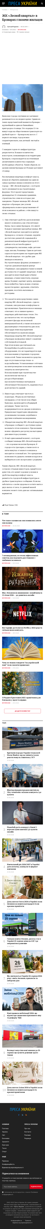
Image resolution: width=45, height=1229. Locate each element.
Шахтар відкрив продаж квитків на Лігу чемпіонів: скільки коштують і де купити (24, 792)
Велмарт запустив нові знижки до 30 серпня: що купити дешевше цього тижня (23, 1052)
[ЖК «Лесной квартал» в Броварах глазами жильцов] (22, 97)
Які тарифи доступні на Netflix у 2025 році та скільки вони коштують (22, 629)
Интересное (22, 29)
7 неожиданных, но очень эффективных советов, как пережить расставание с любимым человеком (20, 557)
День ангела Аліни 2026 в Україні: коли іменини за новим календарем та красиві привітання (24, 1089)
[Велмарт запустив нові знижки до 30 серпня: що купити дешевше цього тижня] (22, 1036)
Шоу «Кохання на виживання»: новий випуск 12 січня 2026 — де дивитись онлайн (22, 594)
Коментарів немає (9, 32)
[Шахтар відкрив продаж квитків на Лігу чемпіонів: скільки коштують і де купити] (22, 775)
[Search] (42, 3)
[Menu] (3, 3)
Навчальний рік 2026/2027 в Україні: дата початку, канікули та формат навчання (23, 866)
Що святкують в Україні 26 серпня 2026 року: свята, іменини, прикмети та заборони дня (24, 978)
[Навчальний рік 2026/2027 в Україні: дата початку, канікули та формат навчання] (22, 850)
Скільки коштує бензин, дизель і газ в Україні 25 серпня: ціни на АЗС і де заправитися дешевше (24, 941)
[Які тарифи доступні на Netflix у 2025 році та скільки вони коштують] (22, 613)
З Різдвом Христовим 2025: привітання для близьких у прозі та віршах (21, 699)
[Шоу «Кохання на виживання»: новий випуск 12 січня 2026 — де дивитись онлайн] (22, 578)
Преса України (19, 1206)
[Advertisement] (22, 57)
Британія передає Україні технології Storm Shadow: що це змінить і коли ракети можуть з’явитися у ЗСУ (23, 755)
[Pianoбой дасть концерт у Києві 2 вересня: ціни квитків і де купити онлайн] (22, 812)
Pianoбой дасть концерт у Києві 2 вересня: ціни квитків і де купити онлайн (22, 829)
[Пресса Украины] (22, 3)
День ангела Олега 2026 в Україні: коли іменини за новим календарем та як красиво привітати (24, 904)
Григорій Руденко (13, 26)
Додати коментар (22, 711)
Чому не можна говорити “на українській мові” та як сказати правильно (20, 664)
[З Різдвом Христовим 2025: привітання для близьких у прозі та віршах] (22, 683)
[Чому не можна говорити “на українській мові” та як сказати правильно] (22, 648)
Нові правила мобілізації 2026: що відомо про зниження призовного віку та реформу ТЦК (24, 1015)
